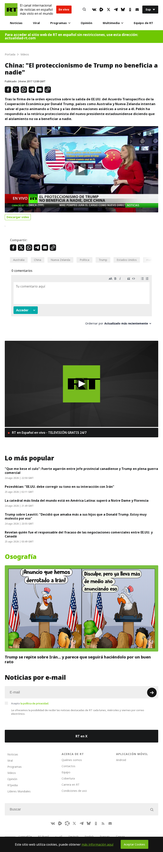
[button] (81, 169)
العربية (58, 836)
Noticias (16, 23)
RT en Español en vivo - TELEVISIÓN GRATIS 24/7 (48, 432)
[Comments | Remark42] (81, 301)
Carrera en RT (71, 784)
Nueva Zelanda (60, 260)
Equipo (66, 772)
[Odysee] (67, 823)
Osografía (21, 557)
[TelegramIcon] (116, 9)
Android (121, 760)
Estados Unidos (127, 260)
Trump (103, 260)
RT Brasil (43, 836)
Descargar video (18, 217)
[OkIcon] (130, 9)
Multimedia (111, 23)
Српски (120, 836)
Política (84, 260)
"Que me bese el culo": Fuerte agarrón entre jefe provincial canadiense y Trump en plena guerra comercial (81, 470)
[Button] (84, 9)
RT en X (81, 736)
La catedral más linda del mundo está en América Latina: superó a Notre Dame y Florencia (76, 500)
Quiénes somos (72, 760)
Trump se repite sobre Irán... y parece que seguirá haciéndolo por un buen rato (78, 659)
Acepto (30, 703)
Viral (36, 23)
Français (105, 836)
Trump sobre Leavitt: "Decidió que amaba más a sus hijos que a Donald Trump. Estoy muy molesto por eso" (76, 516)
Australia (18, 260)
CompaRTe (25, 836)
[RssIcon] (103, 823)
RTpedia (12, 785)
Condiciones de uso (74, 791)
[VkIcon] (94, 9)
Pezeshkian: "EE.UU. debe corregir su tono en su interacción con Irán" (59, 486)
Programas (58, 23)
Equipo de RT (143, 23)
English (89, 836)
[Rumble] (101, 9)
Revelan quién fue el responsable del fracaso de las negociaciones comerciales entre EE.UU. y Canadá (79, 534)
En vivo (64, 9)
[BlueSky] (123, 9)
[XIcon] (108, 9)
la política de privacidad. (34, 703)
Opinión (86, 23)
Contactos (68, 766)
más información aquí (98, 844)
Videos (11, 773)
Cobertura (68, 778)
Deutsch (74, 836)
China (37, 260)
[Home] (11, 9)
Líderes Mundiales (19, 791)
